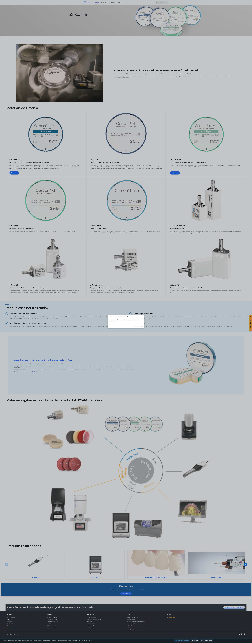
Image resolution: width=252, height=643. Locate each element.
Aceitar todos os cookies (206, 640)
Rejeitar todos (194, 640)
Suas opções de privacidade (182, 640)
